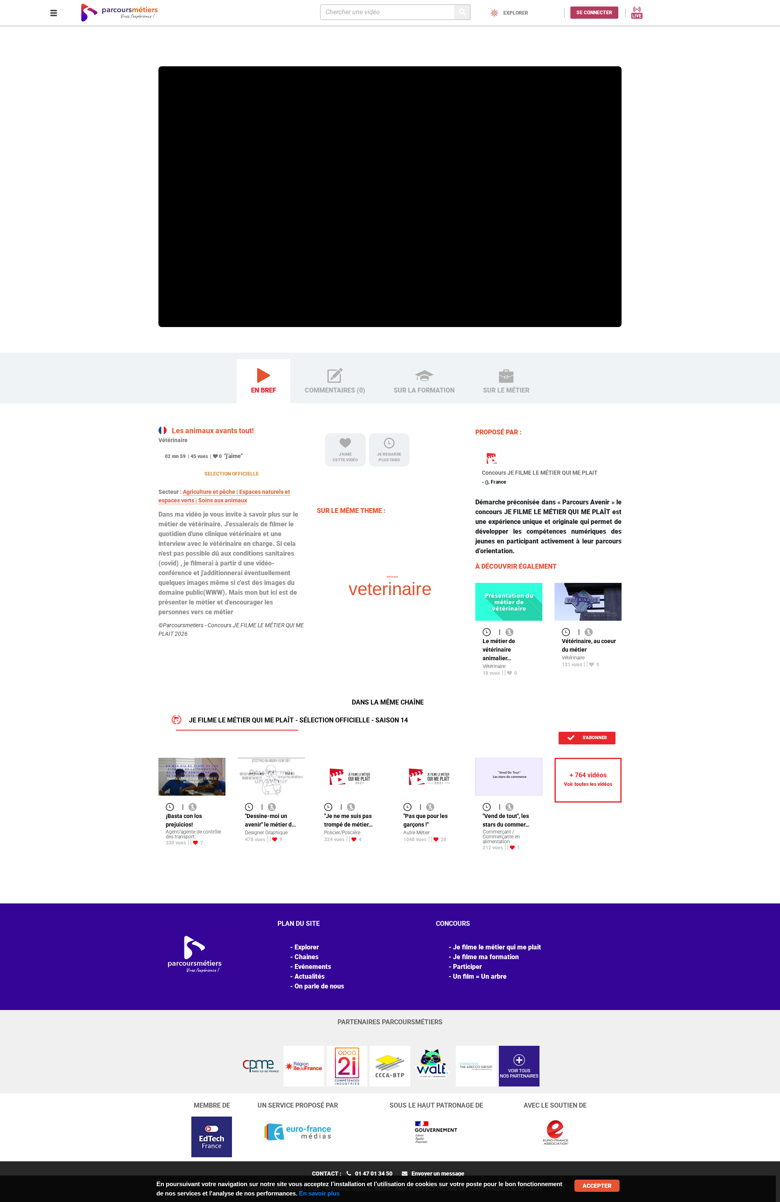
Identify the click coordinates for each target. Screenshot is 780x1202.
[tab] (263, 381)
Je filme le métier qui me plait (497, 947)
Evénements (313, 967)
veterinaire (390, 589)
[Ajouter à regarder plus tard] (489, 632)
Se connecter (594, 12)
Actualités (310, 976)
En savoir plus (319, 1193)
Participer (467, 967)
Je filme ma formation (486, 957)
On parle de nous (319, 986)
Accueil (169, 54)
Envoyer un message (438, 1173)
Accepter (597, 1185)
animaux (392, 576)
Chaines (306, 957)
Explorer (192, 54)
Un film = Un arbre (480, 976)
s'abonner (594, 737)
